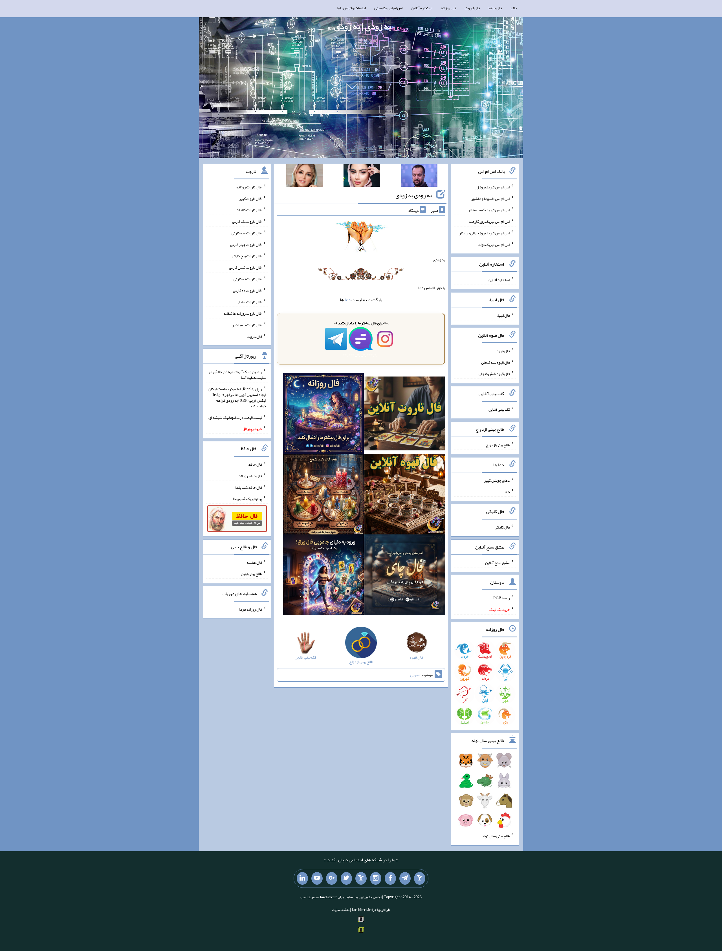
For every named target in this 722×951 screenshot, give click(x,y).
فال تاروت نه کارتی (248, 279)
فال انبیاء (503, 315)
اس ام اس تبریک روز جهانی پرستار (484, 233)
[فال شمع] (323, 495)
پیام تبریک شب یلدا (247, 499)
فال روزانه (448, 8)
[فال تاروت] (404, 415)
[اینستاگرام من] (375, 878)
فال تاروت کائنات (249, 210)
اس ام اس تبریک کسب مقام (489, 210)
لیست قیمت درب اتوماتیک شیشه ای (235, 417)
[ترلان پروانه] (362, 176)
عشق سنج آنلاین (497, 562)
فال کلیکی (502, 527)
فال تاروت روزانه (249, 187)
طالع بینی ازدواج (498, 445)
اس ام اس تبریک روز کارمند (489, 221)
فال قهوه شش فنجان (494, 374)
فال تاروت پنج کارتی (247, 256)
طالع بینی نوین (251, 574)
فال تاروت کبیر (250, 198)
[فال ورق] (323, 576)
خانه (513, 8)
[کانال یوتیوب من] (317, 878)
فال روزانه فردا (250, 609)
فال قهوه (503, 351)
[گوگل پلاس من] (331, 878)
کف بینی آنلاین (499, 409)
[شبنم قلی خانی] (304, 176)
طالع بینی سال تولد (496, 836)
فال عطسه (254, 562)
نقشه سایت (340, 909)
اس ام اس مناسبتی (388, 8)
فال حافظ (495, 8)
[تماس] (361, 878)
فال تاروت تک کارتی (247, 221)
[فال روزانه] (323, 415)
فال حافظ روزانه (250, 476)
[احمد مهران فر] (419, 176)
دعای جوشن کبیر (497, 480)
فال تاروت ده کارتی (247, 290)
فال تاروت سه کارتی (247, 233)
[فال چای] (404, 576)
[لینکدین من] (302, 878)
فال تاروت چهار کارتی (246, 244)
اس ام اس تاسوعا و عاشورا (490, 198)
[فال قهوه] (404, 495)
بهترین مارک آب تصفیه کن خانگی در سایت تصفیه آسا (237, 374)
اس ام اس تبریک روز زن (492, 187)
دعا (348, 299)
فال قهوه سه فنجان (495, 362)
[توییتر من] (346, 878)
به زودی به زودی (413, 195)
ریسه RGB (501, 598)
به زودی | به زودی (362, 26)
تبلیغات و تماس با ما (351, 8)
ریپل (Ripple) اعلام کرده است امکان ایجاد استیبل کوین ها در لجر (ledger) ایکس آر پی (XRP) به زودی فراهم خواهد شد (237, 397)
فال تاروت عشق (250, 302)
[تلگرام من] (405, 878)
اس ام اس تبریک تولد (494, 244)
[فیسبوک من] (390, 878)
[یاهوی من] (419, 878)
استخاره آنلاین (421, 8)
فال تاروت (472, 8)
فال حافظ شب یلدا (248, 487)
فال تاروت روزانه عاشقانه (242, 313)
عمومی (415, 675)
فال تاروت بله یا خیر (247, 325)
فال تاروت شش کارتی (245, 267)
